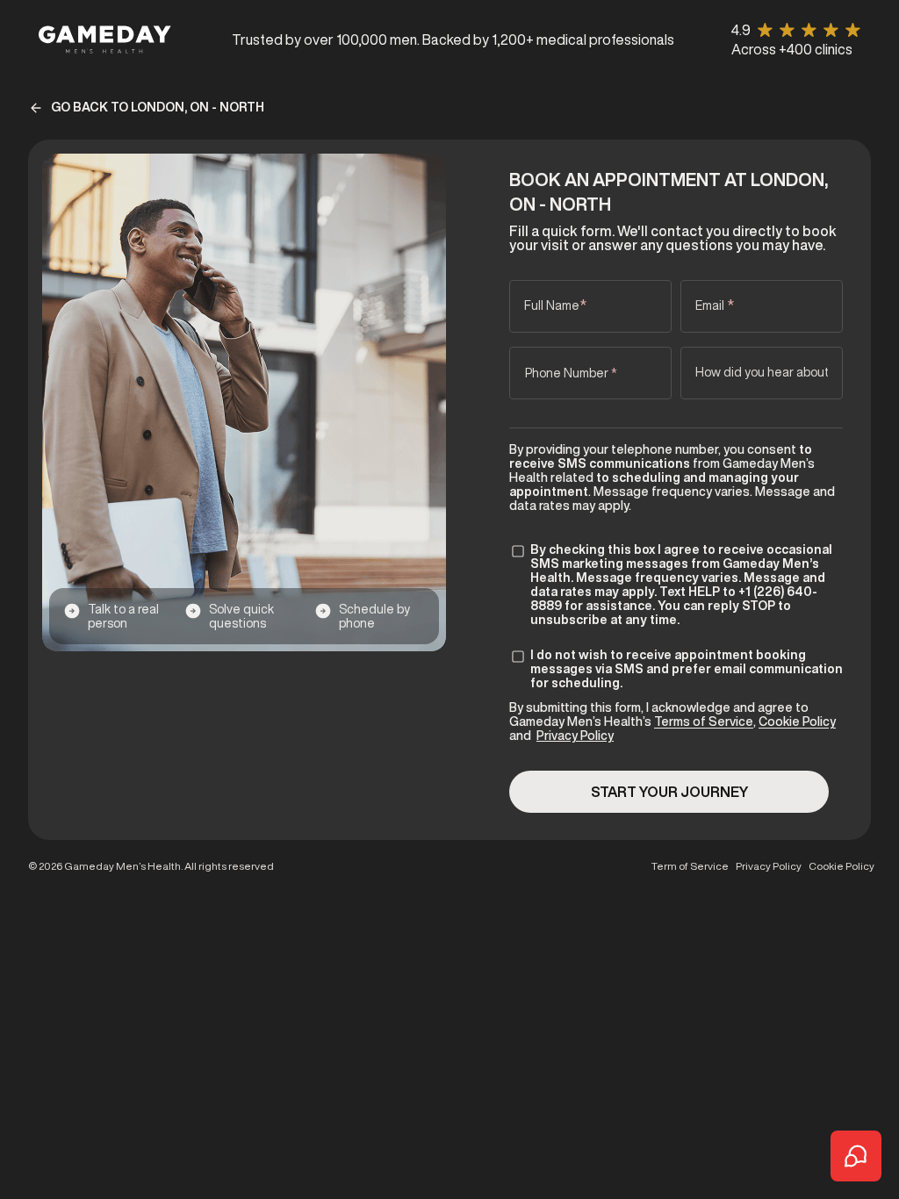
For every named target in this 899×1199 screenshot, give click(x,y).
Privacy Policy (575, 735)
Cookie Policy (797, 721)
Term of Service (690, 866)
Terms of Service (703, 721)
